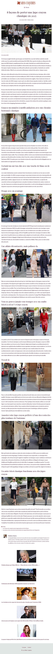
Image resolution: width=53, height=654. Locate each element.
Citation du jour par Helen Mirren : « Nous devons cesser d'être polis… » (20, 565)
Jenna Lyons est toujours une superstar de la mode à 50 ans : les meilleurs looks (22, 620)
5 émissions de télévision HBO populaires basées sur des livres (18, 583)
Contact (29, 647)
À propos (24, 647)
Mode (4, 526)
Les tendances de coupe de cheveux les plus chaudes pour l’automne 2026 (21, 602)
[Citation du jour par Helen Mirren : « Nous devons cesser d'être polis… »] (26, 561)
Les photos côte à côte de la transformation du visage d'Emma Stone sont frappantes (21, 530)
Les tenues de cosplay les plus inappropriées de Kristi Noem (16, 528)
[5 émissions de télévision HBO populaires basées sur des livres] (26, 580)
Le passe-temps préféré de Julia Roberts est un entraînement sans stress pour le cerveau (25, 639)
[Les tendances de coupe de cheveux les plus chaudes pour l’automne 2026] (26, 598)
